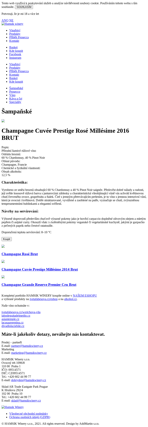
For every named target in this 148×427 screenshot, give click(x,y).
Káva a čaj (15, 98)
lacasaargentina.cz (13, 322)
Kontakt (14, 40)
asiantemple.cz (10, 319)
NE (11, 20)
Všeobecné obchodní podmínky (28, 413)
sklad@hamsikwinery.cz (26, 400)
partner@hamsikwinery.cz (27, 345)
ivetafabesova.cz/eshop (44, 299)
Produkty (14, 33)
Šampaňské (16, 88)
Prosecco (14, 91)
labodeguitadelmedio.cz (16, 315)
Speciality (15, 102)
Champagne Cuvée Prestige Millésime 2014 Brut (40, 269)
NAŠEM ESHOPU (85, 295)
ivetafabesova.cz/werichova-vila (21, 312)
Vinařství (14, 30)
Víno (12, 95)
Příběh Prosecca (19, 37)
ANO (5, 20)
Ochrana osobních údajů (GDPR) (29, 417)
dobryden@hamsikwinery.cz (28, 380)
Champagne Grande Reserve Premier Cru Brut (39, 285)
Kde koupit (16, 50)
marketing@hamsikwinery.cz (29, 352)
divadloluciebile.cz (13, 326)
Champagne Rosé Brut (20, 254)
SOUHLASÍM (24, 7)
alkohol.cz (70, 299)
